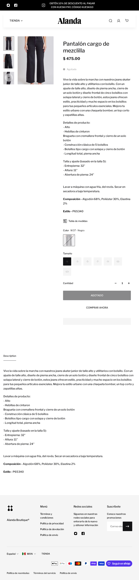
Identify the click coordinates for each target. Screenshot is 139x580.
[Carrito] (127, 20)
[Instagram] (8, 5)
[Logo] (69, 20)
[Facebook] (15, 5)
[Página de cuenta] (119, 20)
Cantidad (68, 283)
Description (9, 355)
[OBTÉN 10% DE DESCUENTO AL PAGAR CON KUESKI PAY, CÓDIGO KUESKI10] (69, 5)
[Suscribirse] (127, 526)
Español (11, 553)
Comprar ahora (97, 307)
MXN (30, 553)
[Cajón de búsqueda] (110, 20)
